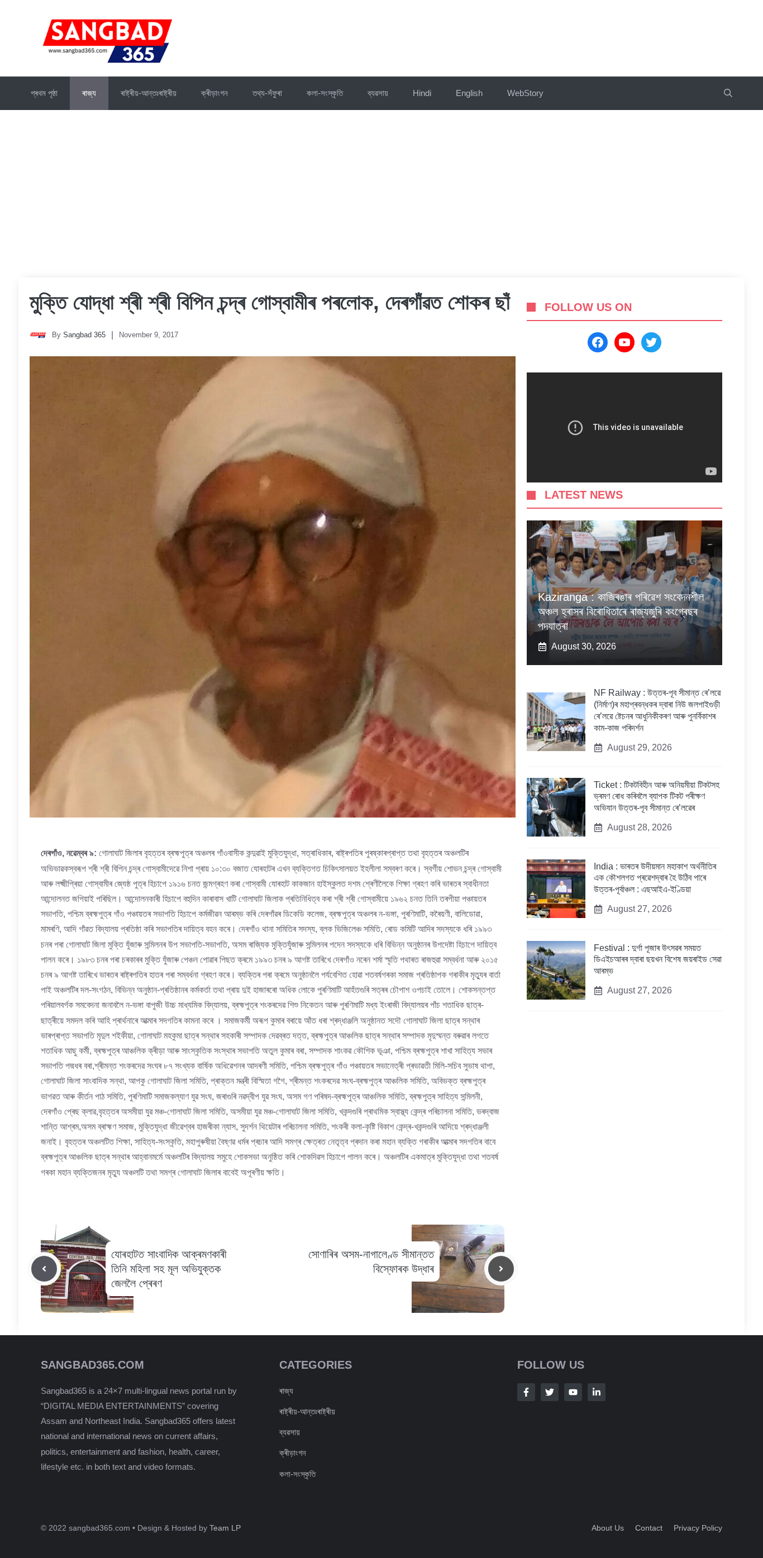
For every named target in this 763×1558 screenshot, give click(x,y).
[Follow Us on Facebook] (526, 1392)
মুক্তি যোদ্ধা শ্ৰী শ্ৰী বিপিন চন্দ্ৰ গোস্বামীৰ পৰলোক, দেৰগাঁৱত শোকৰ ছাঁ (270, 302)
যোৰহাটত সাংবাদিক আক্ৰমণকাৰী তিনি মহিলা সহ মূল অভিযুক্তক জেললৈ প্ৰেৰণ (169, 1268)
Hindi (422, 93)
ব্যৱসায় (289, 1432)
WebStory (525, 93)
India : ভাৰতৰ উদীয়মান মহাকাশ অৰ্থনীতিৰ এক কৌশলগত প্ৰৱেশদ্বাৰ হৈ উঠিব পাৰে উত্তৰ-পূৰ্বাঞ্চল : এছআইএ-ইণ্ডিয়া (655, 878)
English (469, 93)
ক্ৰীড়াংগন (214, 93)
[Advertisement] (381, 194)
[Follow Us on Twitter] (550, 1392)
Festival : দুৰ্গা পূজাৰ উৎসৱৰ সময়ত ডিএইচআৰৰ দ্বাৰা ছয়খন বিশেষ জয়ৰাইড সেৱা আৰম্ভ (658, 959)
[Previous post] (44, 1268)
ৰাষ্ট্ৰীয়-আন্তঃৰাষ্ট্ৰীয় (149, 93)
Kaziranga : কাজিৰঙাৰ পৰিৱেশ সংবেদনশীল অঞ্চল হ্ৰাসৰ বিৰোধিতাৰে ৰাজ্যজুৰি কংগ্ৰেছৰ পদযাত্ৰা (621, 612)
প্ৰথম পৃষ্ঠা (44, 93)
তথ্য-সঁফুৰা (267, 93)
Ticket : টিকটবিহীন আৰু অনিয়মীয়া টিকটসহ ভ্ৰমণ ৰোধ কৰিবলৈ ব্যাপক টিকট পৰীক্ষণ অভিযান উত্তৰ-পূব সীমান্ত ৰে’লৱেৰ (656, 796)
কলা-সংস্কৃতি (325, 93)
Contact (648, 1527)
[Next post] (501, 1268)
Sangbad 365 (84, 335)
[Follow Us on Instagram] (573, 1392)
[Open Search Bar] (728, 93)
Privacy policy (698, 1527)
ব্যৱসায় (378, 93)
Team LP (225, 1527)
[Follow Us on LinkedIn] (596, 1392)
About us (608, 1527)
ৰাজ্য (89, 93)
